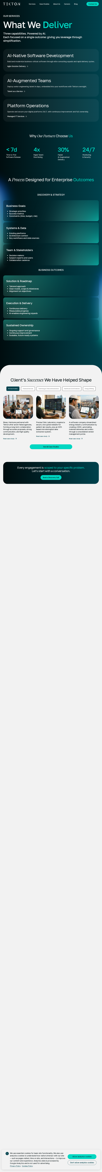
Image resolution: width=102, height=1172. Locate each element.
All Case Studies (13, 388)
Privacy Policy (15, 1166)
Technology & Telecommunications (48, 388)
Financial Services (28, 388)
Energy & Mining (89, 388)
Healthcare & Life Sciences (72, 388)
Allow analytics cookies (82, 1156)
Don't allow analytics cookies (82, 1162)
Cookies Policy (27, 1166)
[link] (51, 60)
